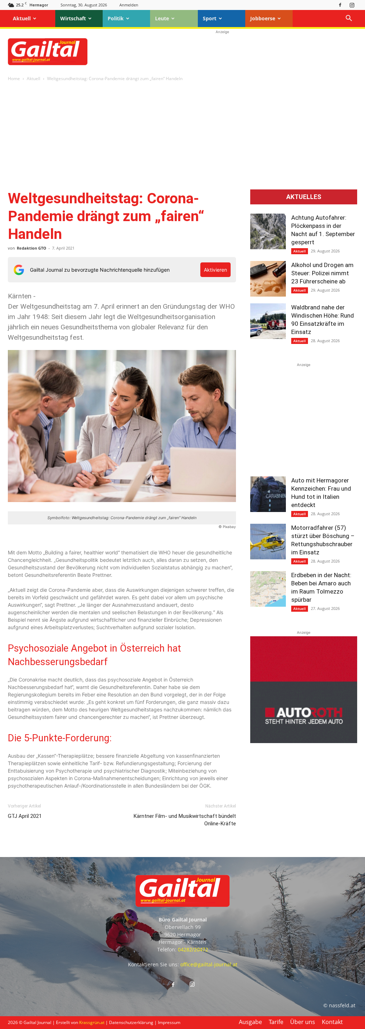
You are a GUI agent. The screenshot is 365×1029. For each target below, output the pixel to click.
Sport (209, 18)
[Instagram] (351, 5)
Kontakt (332, 1022)
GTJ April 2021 (25, 816)
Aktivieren (215, 270)
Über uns (302, 1022)
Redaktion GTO (31, 248)
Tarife (276, 1022)
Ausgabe (250, 1022)
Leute (162, 18)
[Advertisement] (222, 52)
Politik (116, 18)
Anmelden (128, 4)
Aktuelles (303, 197)
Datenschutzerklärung (131, 1022)
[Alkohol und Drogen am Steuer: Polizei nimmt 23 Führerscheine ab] (268, 279)
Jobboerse (262, 18)
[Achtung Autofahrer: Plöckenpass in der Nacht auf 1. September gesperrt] (268, 231)
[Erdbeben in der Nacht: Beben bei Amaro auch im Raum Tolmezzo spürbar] (268, 589)
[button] (348, 19)
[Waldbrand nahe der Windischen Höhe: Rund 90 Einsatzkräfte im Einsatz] (268, 321)
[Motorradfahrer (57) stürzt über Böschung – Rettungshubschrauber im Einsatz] (268, 541)
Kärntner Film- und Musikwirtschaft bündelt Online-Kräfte (185, 820)
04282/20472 (193, 949)
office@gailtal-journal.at (208, 964)
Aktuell (22, 18)
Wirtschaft (73, 18)
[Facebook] (340, 5)
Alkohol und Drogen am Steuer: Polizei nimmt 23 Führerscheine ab (322, 273)
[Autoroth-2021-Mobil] (303, 741)
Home (14, 78)
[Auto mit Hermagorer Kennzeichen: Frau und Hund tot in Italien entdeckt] (268, 494)
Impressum (169, 1022)
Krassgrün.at (91, 1022)
